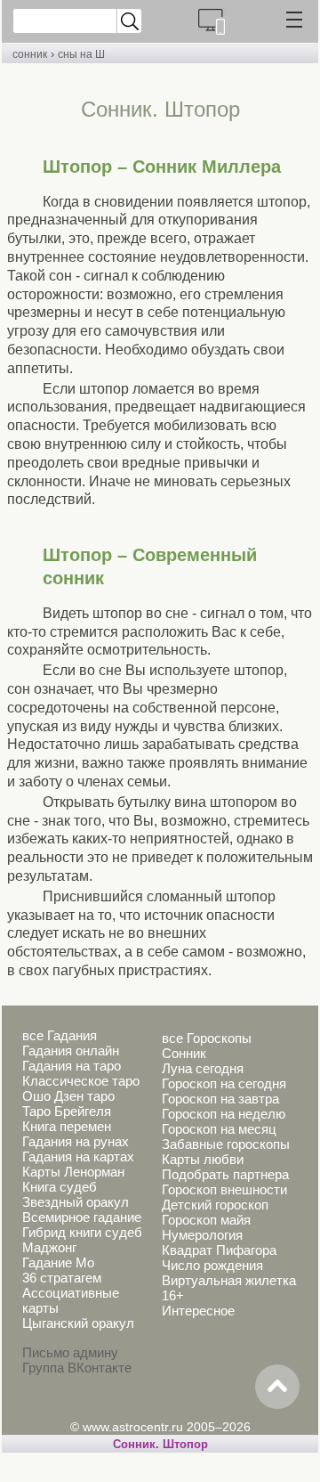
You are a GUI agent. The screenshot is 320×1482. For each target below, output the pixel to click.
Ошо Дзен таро (68, 1095)
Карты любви (203, 1159)
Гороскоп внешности (224, 1189)
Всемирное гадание (81, 1217)
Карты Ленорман (73, 1171)
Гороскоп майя (206, 1219)
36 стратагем (61, 1277)
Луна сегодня (203, 1068)
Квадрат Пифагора (219, 1250)
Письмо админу (70, 1352)
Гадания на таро (71, 1065)
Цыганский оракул (78, 1323)
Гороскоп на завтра (220, 1098)
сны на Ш (81, 54)
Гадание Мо (58, 1262)
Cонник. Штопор (160, 1444)
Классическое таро (81, 1080)
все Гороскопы (207, 1038)
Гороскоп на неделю (223, 1113)
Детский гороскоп (215, 1204)
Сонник (184, 1053)
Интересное (198, 1310)
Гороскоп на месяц (219, 1128)
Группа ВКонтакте (77, 1367)
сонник (29, 54)
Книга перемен (66, 1126)
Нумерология (202, 1234)
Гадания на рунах (75, 1141)
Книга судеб (59, 1186)
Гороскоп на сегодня (224, 1083)
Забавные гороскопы (226, 1144)
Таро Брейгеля (66, 1111)
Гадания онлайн (70, 1050)
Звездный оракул (75, 1201)
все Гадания (59, 1035)
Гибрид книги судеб (82, 1232)
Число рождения (212, 1265)
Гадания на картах (78, 1156)
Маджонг (49, 1247)
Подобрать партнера (225, 1174)
